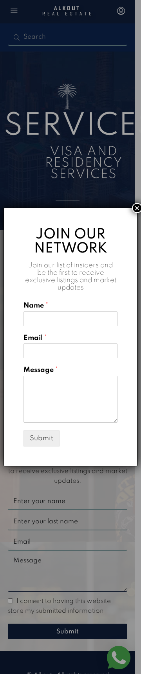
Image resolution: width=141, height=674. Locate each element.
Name (36, 305)
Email (35, 337)
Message (41, 369)
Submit (41, 438)
